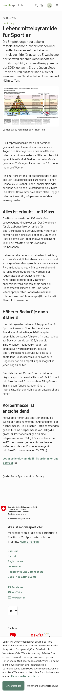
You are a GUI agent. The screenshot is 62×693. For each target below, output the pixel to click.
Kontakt (13, 556)
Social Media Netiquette (22, 576)
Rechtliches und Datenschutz (25, 571)
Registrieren (15, 561)
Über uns (13, 550)
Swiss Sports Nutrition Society (27, 476)
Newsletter (18, 597)
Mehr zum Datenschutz (25, 676)
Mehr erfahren (29, 541)
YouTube (16, 592)
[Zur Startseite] (13, 5)
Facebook (17, 587)
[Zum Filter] (41, 5)
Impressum (14, 566)
